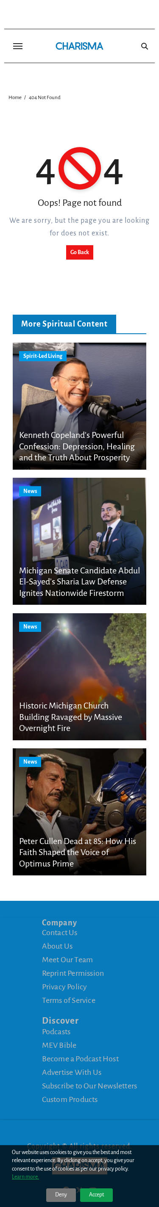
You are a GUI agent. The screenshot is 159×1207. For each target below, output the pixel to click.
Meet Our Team (67, 959)
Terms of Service (68, 1000)
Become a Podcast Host (80, 1059)
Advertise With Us (71, 1072)
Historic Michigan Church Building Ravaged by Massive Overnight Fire (70, 717)
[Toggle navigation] (18, 46)
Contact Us (60, 932)
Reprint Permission (73, 973)
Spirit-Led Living (42, 356)
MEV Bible (59, 1045)
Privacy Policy (64, 987)
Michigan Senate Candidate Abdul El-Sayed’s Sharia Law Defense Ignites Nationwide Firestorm (79, 582)
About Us (57, 946)
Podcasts (56, 1031)
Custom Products (70, 1099)
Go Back (79, 252)
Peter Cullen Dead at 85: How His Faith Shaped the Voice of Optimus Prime (77, 852)
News (30, 491)
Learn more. (25, 1177)
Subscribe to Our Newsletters (89, 1086)
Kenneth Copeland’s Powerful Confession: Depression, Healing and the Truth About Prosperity (77, 446)
